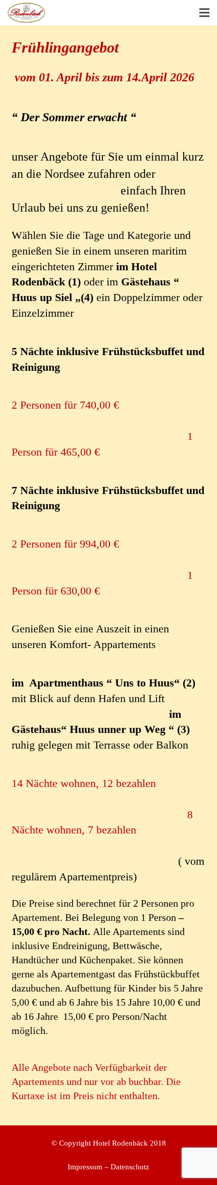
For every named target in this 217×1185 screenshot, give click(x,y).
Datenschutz (130, 1167)
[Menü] (204, 12)
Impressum (85, 1167)
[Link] (26, 13)
